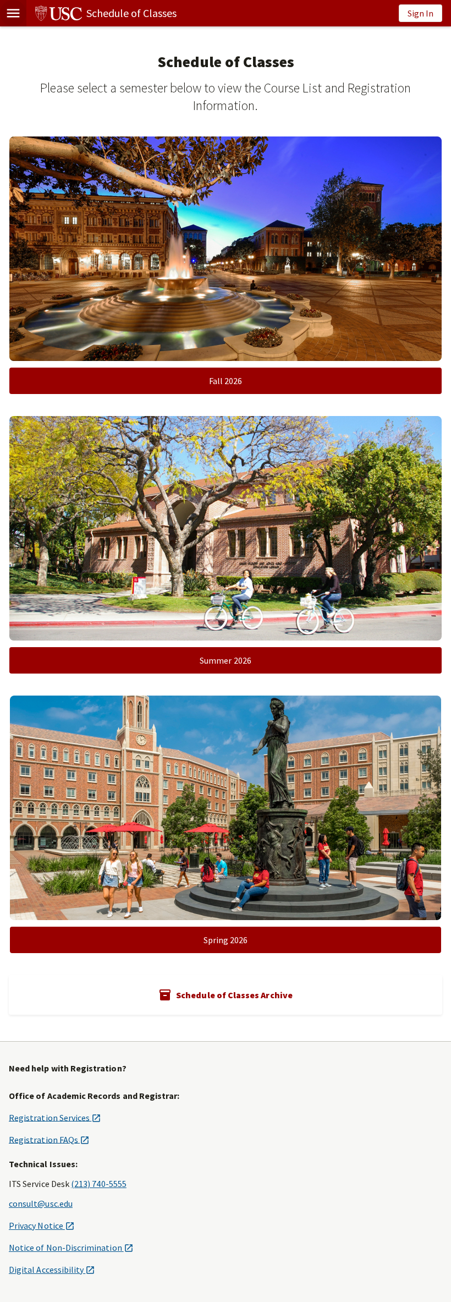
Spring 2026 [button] (226, 939)
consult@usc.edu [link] (41, 1203)
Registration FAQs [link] (49, 1139)
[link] (101, 13)
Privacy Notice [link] (41, 1225)
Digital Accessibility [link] (52, 1269)
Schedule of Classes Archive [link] (234, 994)
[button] (13, 13)
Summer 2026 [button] (225, 660)
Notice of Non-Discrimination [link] (71, 1247)
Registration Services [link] (55, 1117)
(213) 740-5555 (99, 1183)
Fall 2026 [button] (226, 380)
